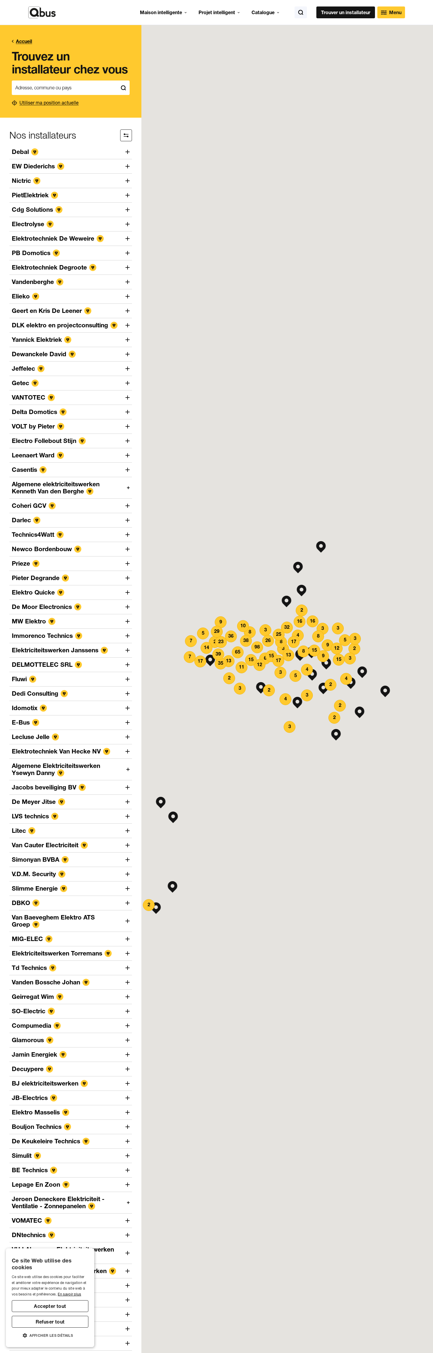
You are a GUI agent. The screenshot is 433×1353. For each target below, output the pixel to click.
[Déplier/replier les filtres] (126, 135)
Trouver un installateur (345, 12)
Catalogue (263, 12)
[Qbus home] (42, 12)
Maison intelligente (161, 12)
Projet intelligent (217, 12)
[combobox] (64, 88)
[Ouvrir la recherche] (301, 12)
